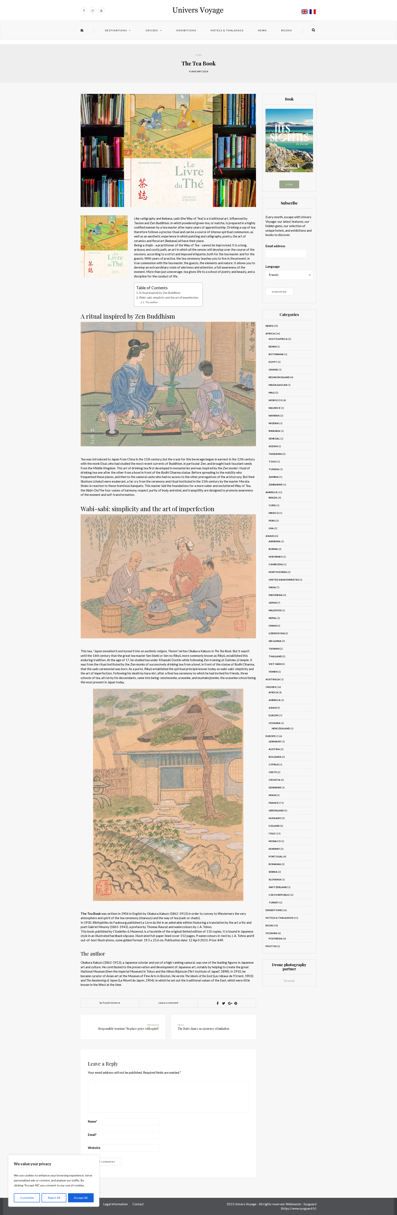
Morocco (275, 400)
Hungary (275, 818)
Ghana (273, 369)
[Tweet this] (223, 1003)
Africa (270, 333)
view (289, 184)
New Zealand (281, 728)
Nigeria (274, 423)
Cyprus (274, 764)
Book (269, 925)
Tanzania (275, 453)
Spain (272, 795)
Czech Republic (279, 894)
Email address (275, 246)
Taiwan (274, 648)
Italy (272, 833)
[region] (53, 1181)
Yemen (273, 671)
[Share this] (217, 1003)
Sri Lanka (275, 641)
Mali (272, 392)
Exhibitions (186, 30)
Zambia (274, 476)
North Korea (278, 572)
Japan (273, 602)
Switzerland (278, 887)
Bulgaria (275, 756)
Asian (269, 535)
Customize (27, 1197)
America (271, 492)
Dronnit (289, 981)
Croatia (274, 779)
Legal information (115, 1204)
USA (271, 528)
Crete (273, 772)
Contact (138, 1204)
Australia (272, 679)
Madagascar (278, 384)
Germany (275, 741)
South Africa (278, 338)
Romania (275, 864)
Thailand (275, 656)
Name (92, 1121)
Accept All (80, 1197)
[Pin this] (235, 1003)
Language (272, 266)
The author (151, 302)
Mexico (274, 512)
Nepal (272, 618)
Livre (198, 55)
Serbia (273, 871)
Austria (274, 749)
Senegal (274, 438)
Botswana (276, 354)
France (274, 802)
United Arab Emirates (284, 579)
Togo (272, 461)
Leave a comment (168, 1002)
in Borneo (275, 556)
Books (286, 30)
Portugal (276, 856)
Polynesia (275, 938)
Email (92, 1134)
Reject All (54, 1197)
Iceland (274, 825)
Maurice (274, 407)
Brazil (273, 497)
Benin (272, 346)
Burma (273, 549)
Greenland (276, 810)
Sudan (273, 446)
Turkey (274, 902)
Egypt (273, 361)
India (272, 587)
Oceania (274, 723)
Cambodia (276, 564)
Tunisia (274, 469)
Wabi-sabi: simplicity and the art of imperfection (168, 297)
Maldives (275, 610)
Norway (274, 848)
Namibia (274, 415)
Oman (273, 625)
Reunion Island (279, 377)
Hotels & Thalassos (227, 30)
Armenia (274, 541)
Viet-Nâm (275, 664)
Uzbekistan (277, 633)
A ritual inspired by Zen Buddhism (159, 292)
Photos (270, 946)
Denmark (275, 787)
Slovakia (275, 879)
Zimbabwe (276, 484)
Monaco (275, 841)
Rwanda (274, 430)
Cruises (152, 30)
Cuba (272, 505)
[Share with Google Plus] (229, 1003)
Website (94, 1148)
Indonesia (276, 595)
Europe (274, 715)
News (262, 30)
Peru (272, 520)
